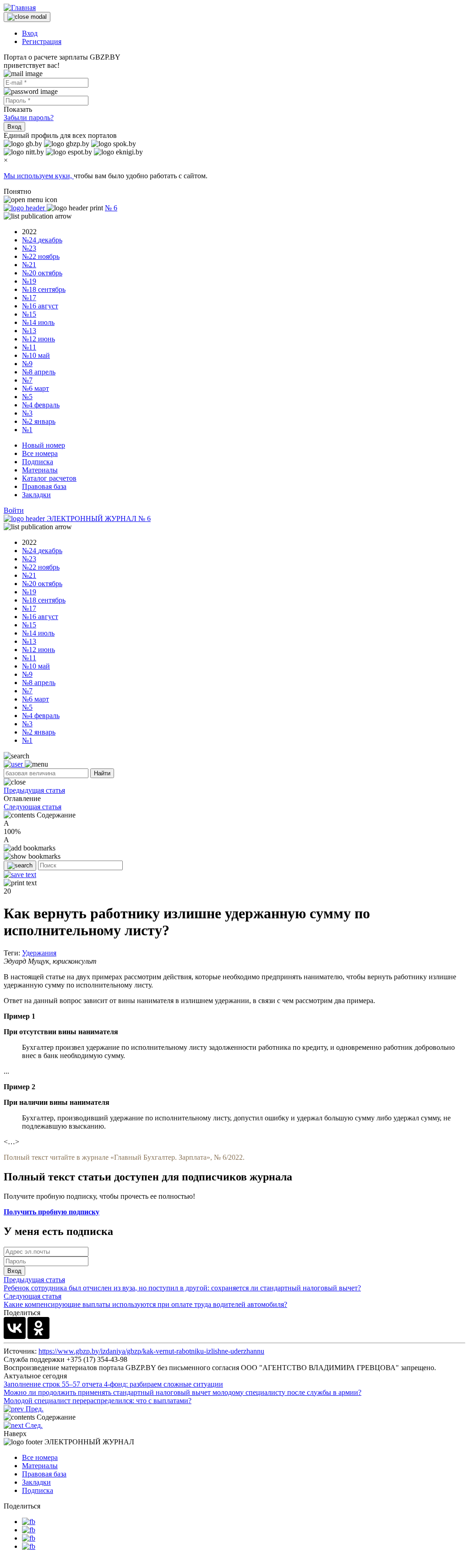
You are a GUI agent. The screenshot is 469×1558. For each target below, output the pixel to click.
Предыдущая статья (34, 790)
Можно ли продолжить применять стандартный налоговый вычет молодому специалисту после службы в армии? (182, 1392)
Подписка (37, 462)
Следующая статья (32, 807)
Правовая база (44, 486)
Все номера (40, 453)
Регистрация (41, 41)
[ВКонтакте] (15, 1328)
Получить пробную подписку (51, 1212)
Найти (102, 773)
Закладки (36, 495)
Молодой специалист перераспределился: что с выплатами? (97, 1400)
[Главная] (20, 7)
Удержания (39, 953)
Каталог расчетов (49, 478)
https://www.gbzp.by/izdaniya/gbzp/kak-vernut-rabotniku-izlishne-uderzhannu (151, 1351)
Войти (14, 510)
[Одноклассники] (38, 1328)
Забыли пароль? (29, 117)
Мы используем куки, (39, 176)
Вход (30, 33)
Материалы (40, 470)
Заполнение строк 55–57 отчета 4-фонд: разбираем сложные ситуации (113, 1384)
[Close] (27, 17)
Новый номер (43, 445)
